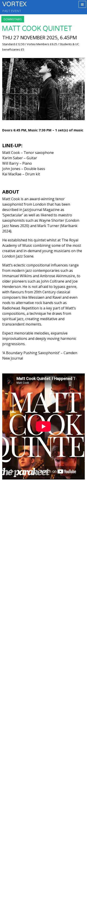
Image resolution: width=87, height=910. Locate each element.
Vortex (14, 4)
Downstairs (13, 19)
